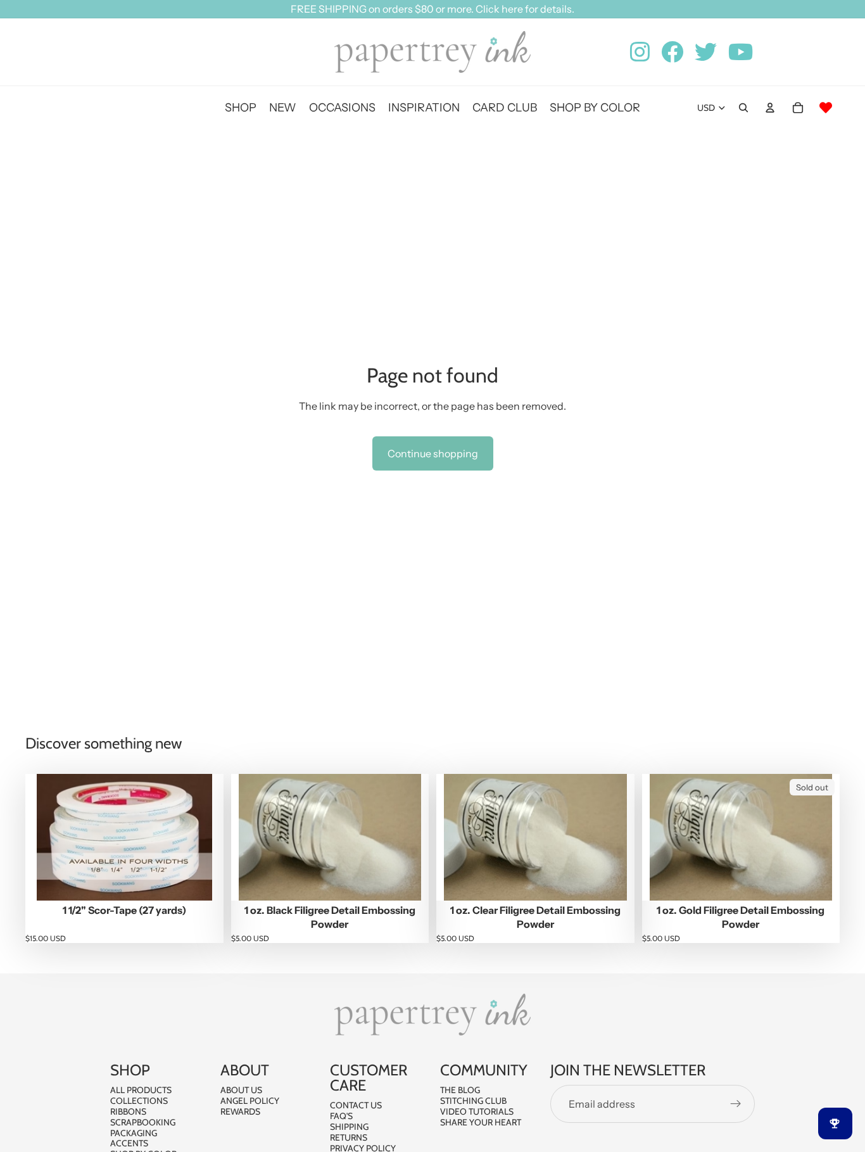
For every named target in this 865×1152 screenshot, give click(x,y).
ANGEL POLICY (249, 1100)
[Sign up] (736, 1104)
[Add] (204, 881)
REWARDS (240, 1111)
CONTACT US (356, 1105)
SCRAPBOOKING (142, 1122)
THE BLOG (460, 1090)
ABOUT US (241, 1090)
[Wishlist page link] (825, 107)
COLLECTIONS (139, 1100)
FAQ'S (341, 1116)
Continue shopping (433, 453)
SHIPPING (349, 1126)
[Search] (743, 108)
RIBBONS (128, 1111)
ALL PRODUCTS (141, 1090)
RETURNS (348, 1137)
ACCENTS (129, 1143)
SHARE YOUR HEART (480, 1122)
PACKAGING (133, 1133)
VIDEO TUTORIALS (477, 1111)
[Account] (770, 108)
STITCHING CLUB (473, 1100)
